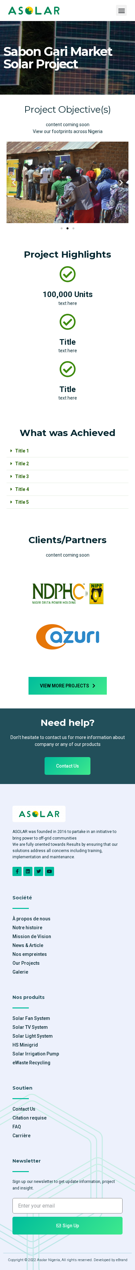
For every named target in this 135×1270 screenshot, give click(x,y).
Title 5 (22, 502)
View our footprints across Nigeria (68, 131)
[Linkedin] (27, 871)
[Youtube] (49, 871)
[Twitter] (38, 871)
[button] (121, 10)
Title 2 (22, 463)
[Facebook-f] (17, 871)
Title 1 (22, 450)
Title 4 (22, 489)
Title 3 (22, 476)
